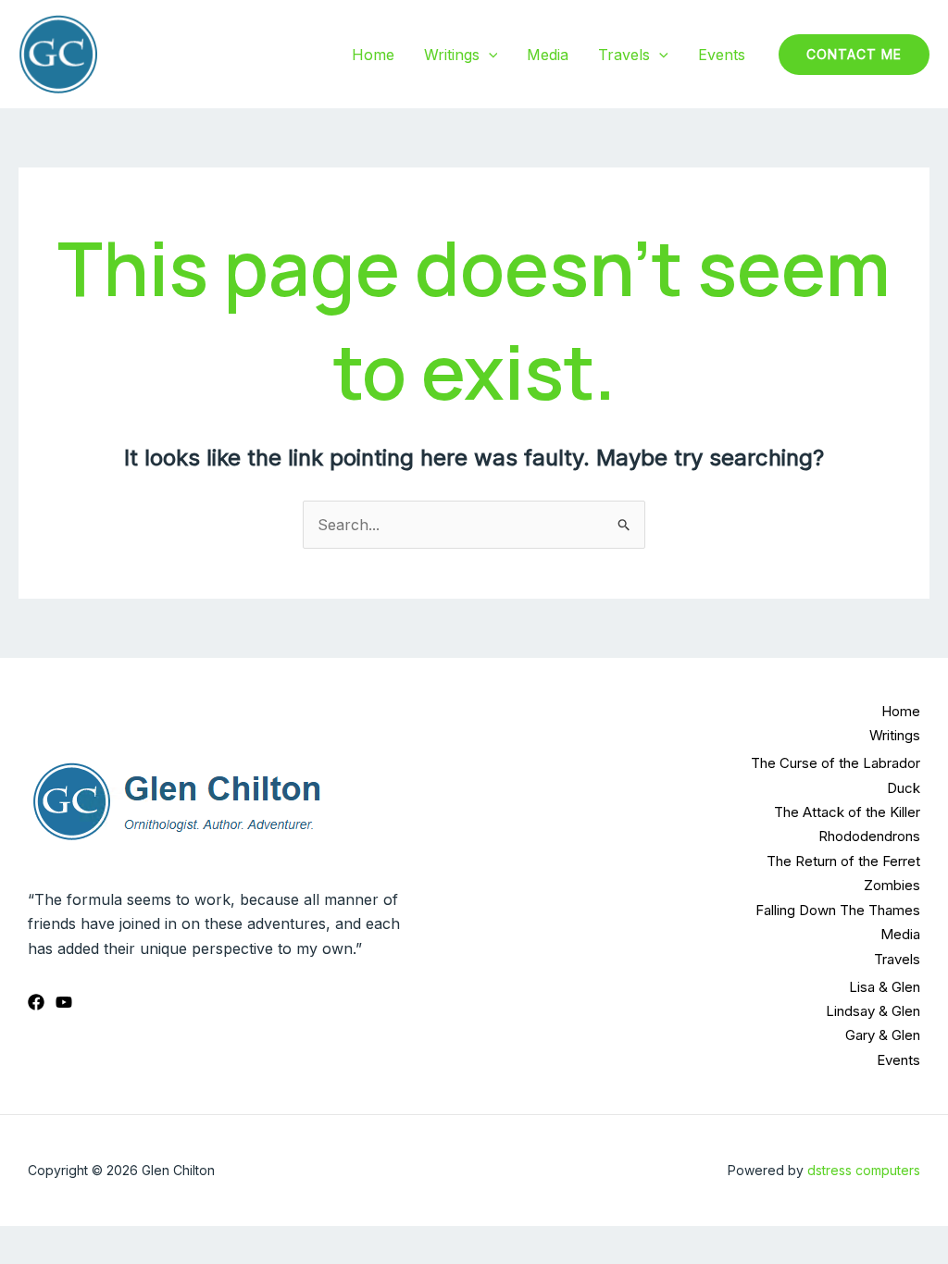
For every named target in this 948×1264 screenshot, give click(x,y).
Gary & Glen (882, 1035)
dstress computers (863, 1170)
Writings (452, 54)
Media (547, 54)
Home (373, 54)
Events (721, 54)
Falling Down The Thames (837, 910)
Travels (624, 54)
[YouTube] (64, 1002)
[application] (489, 54)
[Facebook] (36, 1002)
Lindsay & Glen (873, 1011)
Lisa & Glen (884, 987)
